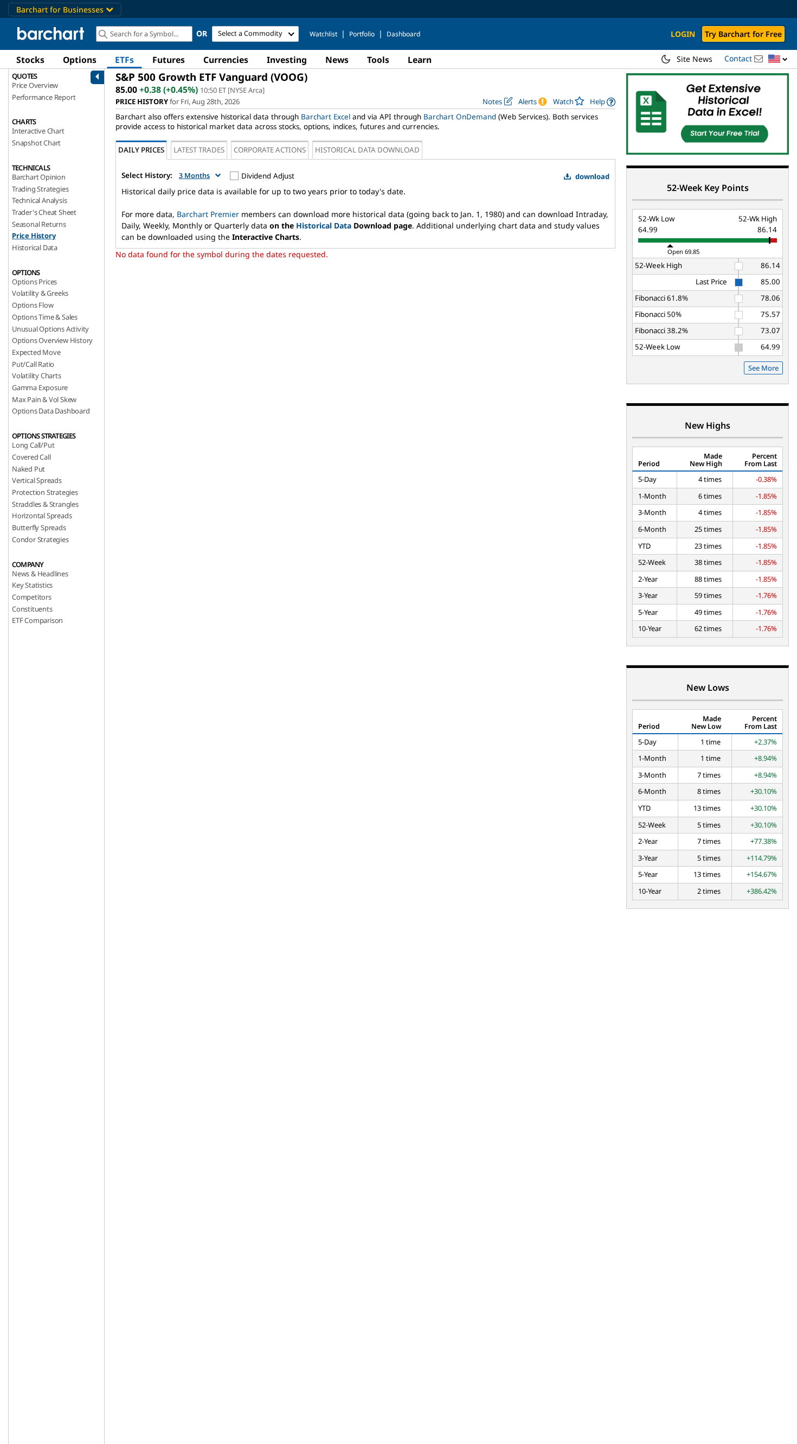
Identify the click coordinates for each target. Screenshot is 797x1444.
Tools (378, 60)
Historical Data (34, 247)
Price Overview (35, 85)
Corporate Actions (270, 150)
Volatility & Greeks (40, 293)
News (337, 60)
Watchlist (323, 34)
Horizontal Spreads (42, 515)
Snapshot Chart (36, 143)
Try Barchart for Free (743, 34)
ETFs (124, 60)
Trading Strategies (40, 189)
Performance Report (43, 97)
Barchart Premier (208, 214)
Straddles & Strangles (45, 504)
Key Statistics (32, 585)
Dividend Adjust (267, 176)
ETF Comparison (37, 620)
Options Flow (33, 305)
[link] (602, 102)
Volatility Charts (36, 375)
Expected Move (36, 352)
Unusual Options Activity (50, 329)
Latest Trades (198, 150)
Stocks (30, 60)
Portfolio (362, 34)
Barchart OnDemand (459, 117)
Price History (33, 235)
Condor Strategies (40, 539)
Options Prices (34, 282)
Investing (287, 60)
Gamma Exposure (40, 387)
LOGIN (683, 34)
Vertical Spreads (37, 480)
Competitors (32, 597)
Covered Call (31, 457)
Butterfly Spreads (39, 527)
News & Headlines (40, 573)
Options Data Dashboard (51, 411)
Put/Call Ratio (33, 364)
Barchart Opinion (39, 177)
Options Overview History (52, 340)
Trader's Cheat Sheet (44, 212)
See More (763, 368)
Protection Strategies (45, 492)
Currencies (225, 60)
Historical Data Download (367, 150)
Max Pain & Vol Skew (44, 399)
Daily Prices (141, 150)
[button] (778, 59)
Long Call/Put (33, 445)
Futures (168, 60)
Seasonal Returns (39, 224)
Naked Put (28, 469)
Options (80, 60)
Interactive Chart (38, 131)
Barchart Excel (325, 117)
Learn (420, 60)
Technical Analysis (39, 200)
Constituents (32, 609)
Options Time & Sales (45, 317)
